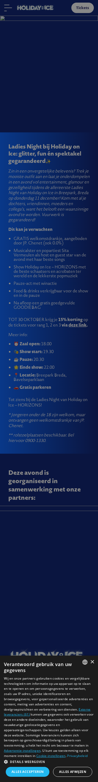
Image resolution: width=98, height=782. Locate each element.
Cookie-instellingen (51, 756)
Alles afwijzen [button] (72, 771)
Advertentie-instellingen (22, 750)
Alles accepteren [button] (27, 771)
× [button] (92, 662)
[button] (49, 762)
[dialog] (49, 719)
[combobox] (85, 662)
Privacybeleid (77, 756)
